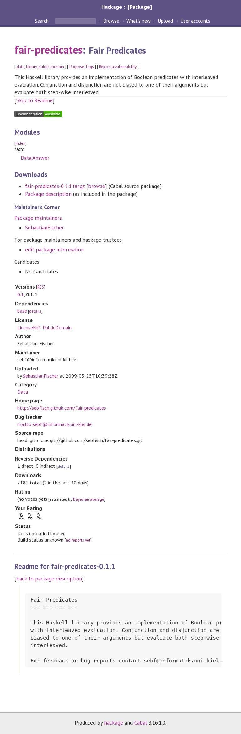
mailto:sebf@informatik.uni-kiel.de (54, 424)
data (20, 66)
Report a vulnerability (118, 66)
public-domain (51, 66)
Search (42, 21)
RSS (40, 287)
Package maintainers (38, 217)
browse (96, 186)
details (35, 311)
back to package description (49, 578)
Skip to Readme (34, 100)
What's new (138, 21)
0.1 (20, 294)
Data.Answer (35, 157)
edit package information (54, 249)
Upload (165, 21)
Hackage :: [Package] (126, 6)
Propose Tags (81, 66)
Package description (48, 194)
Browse (111, 21)
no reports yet (78, 540)
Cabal (140, 722)
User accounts (195, 21)
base (22, 311)
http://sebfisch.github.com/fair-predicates (61, 408)
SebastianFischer (44, 227)
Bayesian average (88, 499)
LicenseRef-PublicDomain (44, 327)
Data (22, 392)
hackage (113, 722)
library (31, 66)
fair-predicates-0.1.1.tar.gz (55, 186)
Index (20, 143)
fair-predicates (48, 50)
